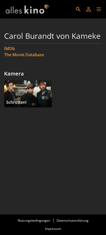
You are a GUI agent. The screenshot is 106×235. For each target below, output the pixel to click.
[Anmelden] (88, 9)
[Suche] (78, 9)
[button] (99, 9)
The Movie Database (24, 55)
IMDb (9, 48)
